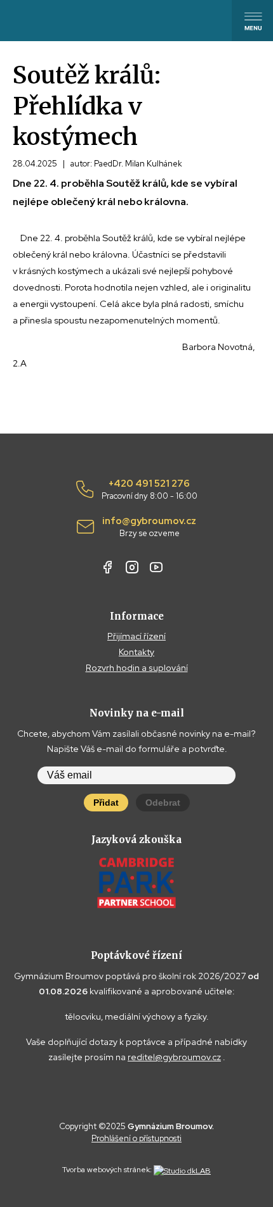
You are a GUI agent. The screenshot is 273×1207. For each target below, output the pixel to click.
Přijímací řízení (136, 636)
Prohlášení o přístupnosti (136, 1138)
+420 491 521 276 (149, 490)
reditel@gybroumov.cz (174, 1057)
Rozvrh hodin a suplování (137, 667)
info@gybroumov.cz (149, 527)
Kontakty (136, 652)
